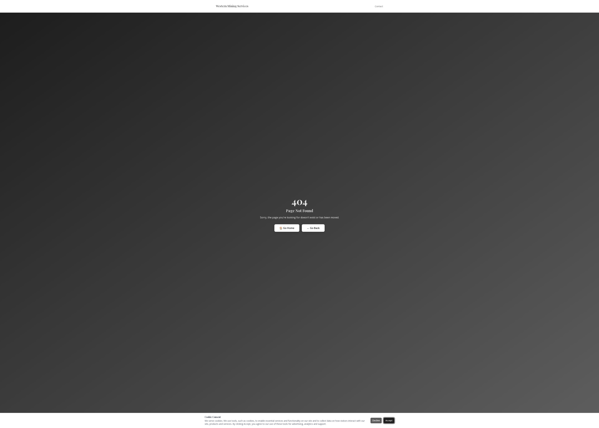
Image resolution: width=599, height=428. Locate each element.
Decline (376, 420)
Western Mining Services (232, 6)
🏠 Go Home (286, 228)
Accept (388, 420)
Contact (379, 6)
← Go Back (313, 228)
